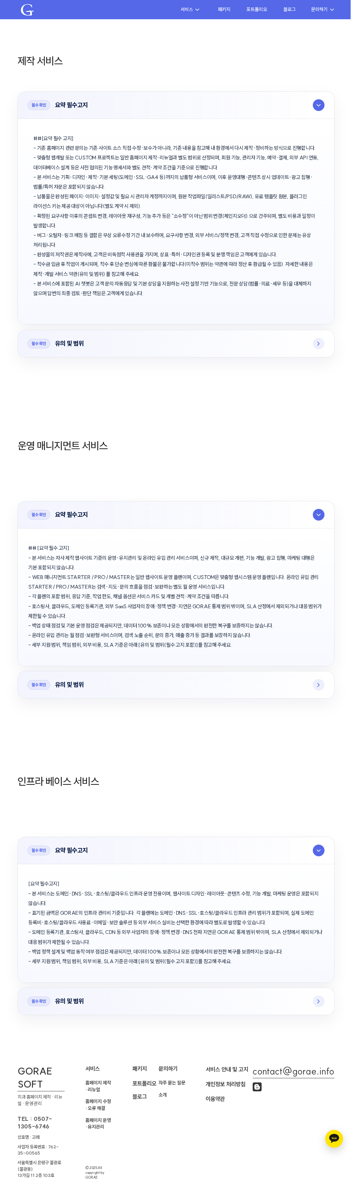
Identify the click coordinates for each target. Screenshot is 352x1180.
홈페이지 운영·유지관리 (98, 1123)
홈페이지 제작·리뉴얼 (98, 1086)
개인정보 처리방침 (225, 1084)
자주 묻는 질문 (171, 1083)
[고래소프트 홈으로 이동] (27, 10)
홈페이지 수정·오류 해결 (98, 1104)
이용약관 (215, 1098)
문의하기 (319, 9)
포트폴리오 (256, 9)
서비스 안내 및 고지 (227, 1069)
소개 (162, 1095)
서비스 (186, 9)
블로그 (289, 9)
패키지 (224, 9)
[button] (176, 105)
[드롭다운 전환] (197, 9)
